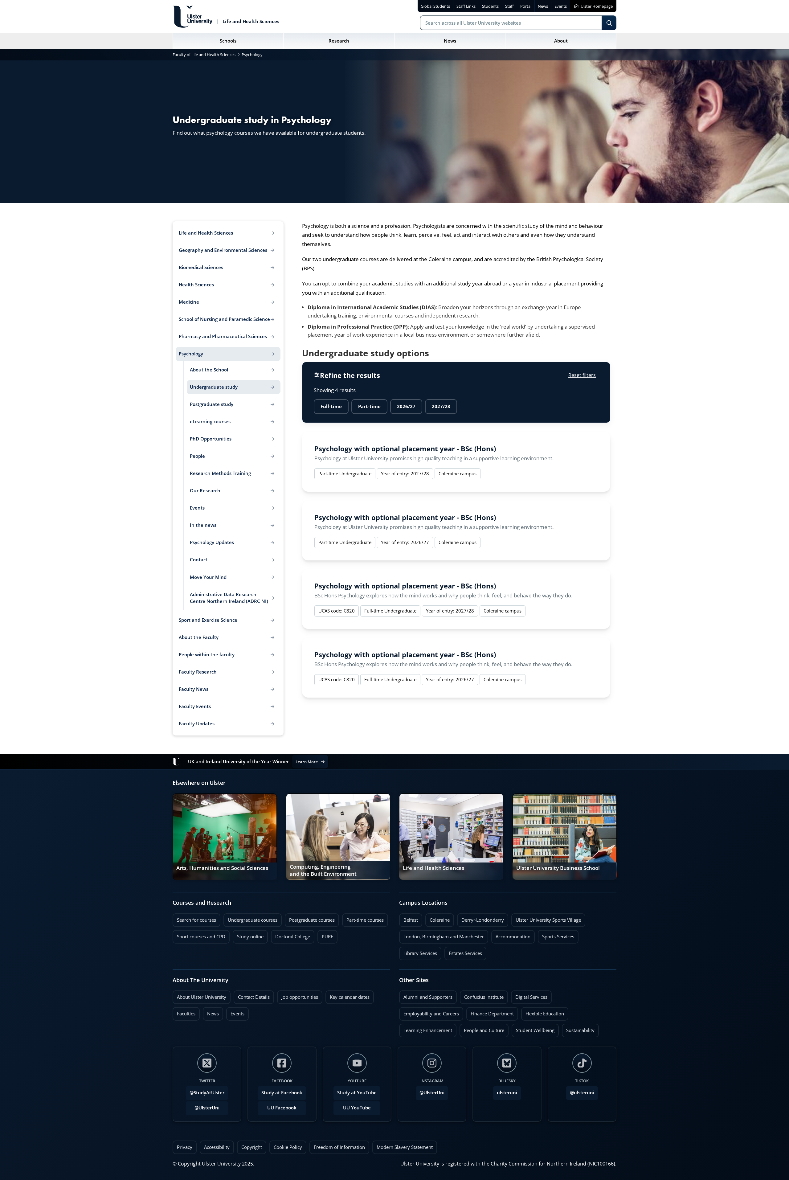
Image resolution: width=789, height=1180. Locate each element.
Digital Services (529, 995)
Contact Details (254, 997)
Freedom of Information (339, 1147)
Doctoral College (290, 935)
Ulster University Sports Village (548, 920)
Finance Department (490, 1012)
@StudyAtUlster (207, 1093)
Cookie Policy (288, 1147)
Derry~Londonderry (480, 918)
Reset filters (582, 375)
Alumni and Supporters (425, 995)
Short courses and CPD (199, 935)
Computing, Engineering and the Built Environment (323, 870)
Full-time (331, 406)
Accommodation (510, 935)
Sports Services (556, 935)
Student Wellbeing (533, 1029)
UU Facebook (281, 1108)
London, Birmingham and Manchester (443, 936)
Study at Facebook (281, 1093)
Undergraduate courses (250, 918)
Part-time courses (363, 918)
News (211, 1012)
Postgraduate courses (310, 918)
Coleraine (437, 918)
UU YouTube (357, 1108)
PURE (327, 936)
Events (235, 1012)
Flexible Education (542, 1012)
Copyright (251, 1147)
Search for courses (196, 920)
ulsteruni (507, 1093)
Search (609, 22)
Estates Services (463, 952)
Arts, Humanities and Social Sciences (222, 868)
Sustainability (578, 1029)
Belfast (408, 918)
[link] (225, 836)
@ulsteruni (580, 1091)
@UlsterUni (202, 1106)
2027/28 (441, 406)
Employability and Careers (429, 1012)
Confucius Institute (482, 995)
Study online (248, 935)
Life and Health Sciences (433, 868)
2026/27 (406, 406)
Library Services (418, 952)
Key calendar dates (350, 997)
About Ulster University (201, 997)
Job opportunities (299, 997)
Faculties (186, 1013)
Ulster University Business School (558, 868)
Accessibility (217, 1147)
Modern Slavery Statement (405, 1147)
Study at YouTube (357, 1093)
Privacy (184, 1147)
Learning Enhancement (425, 1029)
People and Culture (482, 1029)
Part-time (369, 406)
